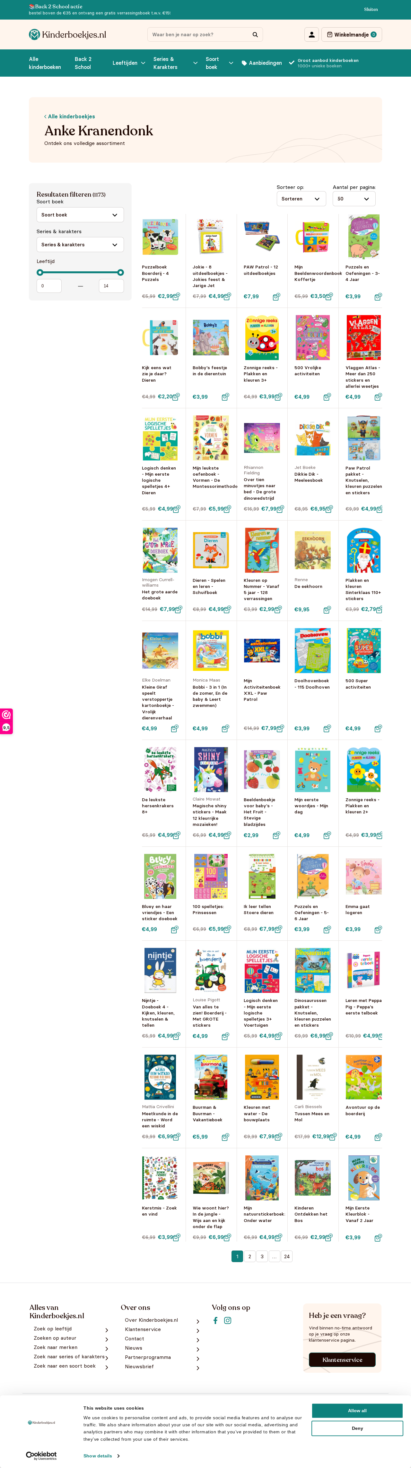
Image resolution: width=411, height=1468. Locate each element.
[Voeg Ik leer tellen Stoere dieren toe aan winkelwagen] (278, 929)
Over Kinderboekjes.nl (151, 1320)
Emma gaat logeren (357, 909)
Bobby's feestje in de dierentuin (210, 371)
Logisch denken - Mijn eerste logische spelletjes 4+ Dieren (159, 480)
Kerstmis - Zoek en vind (159, 1211)
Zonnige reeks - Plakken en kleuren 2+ (362, 806)
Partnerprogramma (148, 1357)
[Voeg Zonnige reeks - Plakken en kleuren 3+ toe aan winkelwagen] (278, 397)
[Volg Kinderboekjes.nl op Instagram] (227, 1320)
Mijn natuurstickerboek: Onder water (264, 1214)
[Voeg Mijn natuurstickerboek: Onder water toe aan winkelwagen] (278, 1237)
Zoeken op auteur (55, 1338)
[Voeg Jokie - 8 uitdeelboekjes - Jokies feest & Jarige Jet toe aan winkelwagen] (228, 296)
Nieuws (133, 1348)
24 (287, 1256)
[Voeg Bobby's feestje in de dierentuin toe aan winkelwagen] (226, 397)
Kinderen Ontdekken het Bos (311, 1214)
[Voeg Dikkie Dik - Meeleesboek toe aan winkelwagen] (329, 509)
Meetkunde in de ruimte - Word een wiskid (160, 1120)
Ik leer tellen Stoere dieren (259, 909)
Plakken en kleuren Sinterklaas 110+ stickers (363, 589)
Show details (97, 1455)
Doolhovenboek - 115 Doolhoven (312, 684)
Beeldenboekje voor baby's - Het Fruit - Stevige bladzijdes (259, 812)
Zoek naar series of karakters (69, 1356)
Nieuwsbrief (139, 1366)
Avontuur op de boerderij (362, 1110)
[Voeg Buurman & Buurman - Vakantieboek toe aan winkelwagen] (226, 1137)
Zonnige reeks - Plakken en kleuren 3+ (261, 374)
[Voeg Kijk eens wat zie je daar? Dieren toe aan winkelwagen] (176, 397)
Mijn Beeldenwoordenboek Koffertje (318, 273)
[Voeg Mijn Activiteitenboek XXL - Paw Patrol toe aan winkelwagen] (280, 728)
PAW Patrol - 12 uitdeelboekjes (261, 270)
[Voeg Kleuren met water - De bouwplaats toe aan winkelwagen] (278, 1137)
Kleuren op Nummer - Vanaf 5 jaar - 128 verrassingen (261, 589)
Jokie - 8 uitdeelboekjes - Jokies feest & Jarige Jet (210, 276)
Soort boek (212, 63)
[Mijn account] (311, 34)
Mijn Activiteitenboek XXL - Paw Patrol (262, 690)
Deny (357, 1428)
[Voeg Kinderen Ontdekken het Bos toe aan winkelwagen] (329, 1237)
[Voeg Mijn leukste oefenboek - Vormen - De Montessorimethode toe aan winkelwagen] (228, 509)
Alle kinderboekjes (70, 116)
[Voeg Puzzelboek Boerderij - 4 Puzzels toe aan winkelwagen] (176, 296)
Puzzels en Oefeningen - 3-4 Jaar (362, 273)
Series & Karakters (165, 63)
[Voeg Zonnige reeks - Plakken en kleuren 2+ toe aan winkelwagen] (380, 835)
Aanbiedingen (265, 63)
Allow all (357, 1410)
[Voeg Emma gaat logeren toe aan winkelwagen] (378, 929)
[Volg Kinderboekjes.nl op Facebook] (215, 1320)
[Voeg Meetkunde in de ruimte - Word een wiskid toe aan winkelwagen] (177, 1137)
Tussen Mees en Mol (311, 1117)
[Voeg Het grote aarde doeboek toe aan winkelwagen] (179, 609)
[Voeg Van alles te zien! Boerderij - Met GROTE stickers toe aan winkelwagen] (226, 1036)
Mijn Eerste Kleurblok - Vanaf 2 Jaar (359, 1214)
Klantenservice (342, 1360)
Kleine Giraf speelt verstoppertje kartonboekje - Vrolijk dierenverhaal (158, 702)
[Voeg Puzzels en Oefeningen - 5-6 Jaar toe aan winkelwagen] (327, 929)
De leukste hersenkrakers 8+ (158, 806)
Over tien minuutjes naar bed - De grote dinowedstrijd (260, 489)
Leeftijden (125, 63)
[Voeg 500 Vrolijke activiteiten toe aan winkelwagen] (327, 397)
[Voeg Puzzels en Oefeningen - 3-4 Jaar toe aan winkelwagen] (378, 297)
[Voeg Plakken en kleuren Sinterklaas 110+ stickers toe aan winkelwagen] (380, 609)
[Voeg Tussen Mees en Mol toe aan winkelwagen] (333, 1137)
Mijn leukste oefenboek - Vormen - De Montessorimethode (215, 477)
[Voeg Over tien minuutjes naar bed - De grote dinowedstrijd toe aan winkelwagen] (280, 509)
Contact (134, 1339)
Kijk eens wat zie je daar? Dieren (156, 374)
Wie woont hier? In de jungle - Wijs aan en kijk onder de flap (211, 1217)
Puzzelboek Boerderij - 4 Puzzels (155, 273)
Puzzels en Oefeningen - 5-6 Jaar (311, 912)
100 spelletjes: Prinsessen (208, 909)
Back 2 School (83, 63)
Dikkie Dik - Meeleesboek (308, 477)
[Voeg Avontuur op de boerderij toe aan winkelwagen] (378, 1137)
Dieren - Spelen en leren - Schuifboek (209, 586)
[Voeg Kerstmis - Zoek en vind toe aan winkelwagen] (177, 1237)
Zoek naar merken (55, 1347)
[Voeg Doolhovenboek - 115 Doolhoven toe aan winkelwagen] (327, 728)
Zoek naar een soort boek (65, 1366)
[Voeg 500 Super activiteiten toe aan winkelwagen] (378, 728)
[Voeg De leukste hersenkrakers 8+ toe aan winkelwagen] (177, 835)
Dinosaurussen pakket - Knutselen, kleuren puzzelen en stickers (312, 1012)
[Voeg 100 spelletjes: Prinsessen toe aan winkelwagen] (228, 929)
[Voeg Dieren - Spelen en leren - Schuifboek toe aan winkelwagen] (228, 609)
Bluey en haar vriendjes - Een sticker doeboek (160, 912)
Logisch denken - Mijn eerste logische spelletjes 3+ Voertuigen (261, 1012)
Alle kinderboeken (45, 63)
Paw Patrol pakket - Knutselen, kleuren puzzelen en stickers (363, 480)
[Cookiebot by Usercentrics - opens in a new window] (41, 1455)
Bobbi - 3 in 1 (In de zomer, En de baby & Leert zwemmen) (210, 696)
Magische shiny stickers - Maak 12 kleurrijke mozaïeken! (210, 815)
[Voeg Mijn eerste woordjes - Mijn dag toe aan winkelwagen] (327, 835)
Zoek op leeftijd (53, 1329)
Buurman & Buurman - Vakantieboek (208, 1113)
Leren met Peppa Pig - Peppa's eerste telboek (363, 1006)
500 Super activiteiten (358, 684)
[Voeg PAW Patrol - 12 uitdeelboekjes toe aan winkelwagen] (276, 297)
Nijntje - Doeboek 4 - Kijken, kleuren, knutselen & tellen (158, 1012)
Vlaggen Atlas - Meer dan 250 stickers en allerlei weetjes (362, 377)
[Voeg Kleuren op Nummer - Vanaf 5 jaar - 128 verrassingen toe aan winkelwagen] (278, 609)
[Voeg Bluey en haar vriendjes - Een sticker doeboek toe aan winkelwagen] (175, 929)
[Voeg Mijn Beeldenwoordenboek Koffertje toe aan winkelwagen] (329, 296)
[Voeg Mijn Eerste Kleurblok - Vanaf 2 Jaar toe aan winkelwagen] (378, 1238)
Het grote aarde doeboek (160, 595)
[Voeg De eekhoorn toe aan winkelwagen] (327, 610)
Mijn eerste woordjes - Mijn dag (311, 806)
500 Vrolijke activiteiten (307, 371)
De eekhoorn (308, 586)
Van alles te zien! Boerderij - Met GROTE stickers (210, 1016)
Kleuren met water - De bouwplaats (257, 1113)
